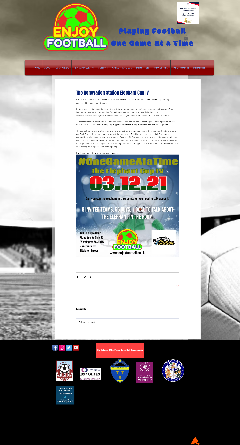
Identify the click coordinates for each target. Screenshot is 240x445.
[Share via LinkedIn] (91, 277)
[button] (185, 38)
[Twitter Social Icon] (69, 348)
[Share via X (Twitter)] (84, 277)
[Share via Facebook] (77, 277)
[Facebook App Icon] (55, 348)
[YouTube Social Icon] (76, 348)
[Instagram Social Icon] (62, 348)
